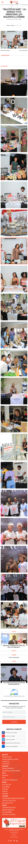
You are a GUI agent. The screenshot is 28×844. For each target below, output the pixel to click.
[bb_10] (14, 531)
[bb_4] (14, 167)
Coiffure (5, 764)
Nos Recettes (7, 803)
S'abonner (14, 722)
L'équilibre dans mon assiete (13, 798)
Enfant (5, 775)
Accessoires (7, 812)
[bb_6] (14, 223)
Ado (3, 777)
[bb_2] (14, 110)
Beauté (5, 754)
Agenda (5, 793)
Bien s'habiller (8, 810)
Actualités (6, 784)
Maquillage (7, 757)
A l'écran (5, 787)
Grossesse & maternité (11, 770)
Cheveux (5, 761)
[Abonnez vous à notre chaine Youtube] (17, 840)
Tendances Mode (9, 807)
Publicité (14, 834)
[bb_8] (14, 279)
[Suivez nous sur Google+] (11, 840)
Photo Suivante (23, 50)
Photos (5, 789)
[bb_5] (14, 195)
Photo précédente (5, 50)
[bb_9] (14, 503)
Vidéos (4, 791)
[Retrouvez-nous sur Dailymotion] (19, 840)
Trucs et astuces (9, 800)
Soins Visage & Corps (10, 759)
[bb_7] (14, 251)
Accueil (13, 19)
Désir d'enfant (8, 768)
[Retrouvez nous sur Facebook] (8, 840)
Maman (5, 766)
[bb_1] (14, 82)
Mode (4, 805)
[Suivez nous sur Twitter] (14, 840)
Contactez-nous (14, 837)
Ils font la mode (8, 814)
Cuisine (5, 796)
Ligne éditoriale (14, 832)
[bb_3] (14, 138)
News (17, 19)
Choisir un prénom (9, 780)
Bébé (4, 773)
